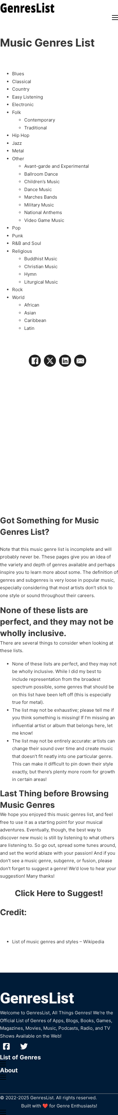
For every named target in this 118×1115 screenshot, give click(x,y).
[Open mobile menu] (115, 17)
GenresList (37, 998)
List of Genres (20, 1057)
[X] (50, 361)
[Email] (80, 361)
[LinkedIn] (65, 361)
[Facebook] (35, 361)
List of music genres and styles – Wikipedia (58, 941)
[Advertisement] (59, 433)
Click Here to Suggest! (59, 893)
